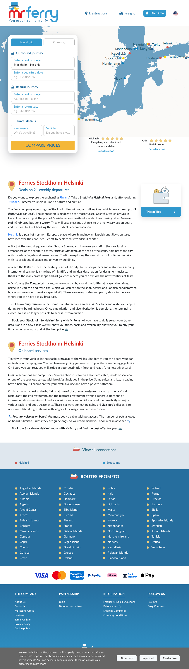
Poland (156, 488)
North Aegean (117, 531)
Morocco (113, 520)
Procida (156, 499)
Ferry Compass (156, 606)
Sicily (155, 509)
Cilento (24, 547)
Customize (170, 658)
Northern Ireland (118, 536)
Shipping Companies (114, 611)
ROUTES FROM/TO (100, 477)
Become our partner (70, 606)
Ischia (111, 488)
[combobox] (43, 65)
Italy (110, 493)
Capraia (25, 536)
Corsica (25, 552)
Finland (64, 197)
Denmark (69, 499)
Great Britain (72, 547)
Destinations (98, 13)
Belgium (25, 525)
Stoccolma (113, 462)
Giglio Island (72, 541)
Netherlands (115, 525)
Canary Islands (29, 531)
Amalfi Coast (28, 509)
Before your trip (112, 606)
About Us (20, 602)
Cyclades (69, 493)
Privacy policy (22, 624)
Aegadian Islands (30, 488)
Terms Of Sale (22, 619)
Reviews (19, 615)
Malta (111, 509)
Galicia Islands (73, 531)
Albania (24, 499)
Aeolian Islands (29, 493)
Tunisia (156, 536)
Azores (24, 515)
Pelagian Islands (118, 552)
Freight (130, 13)
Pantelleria (114, 547)
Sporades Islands (162, 520)
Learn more (39, 664)
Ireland (68, 558)
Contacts (20, 606)
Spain (155, 515)
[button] (177, 13)
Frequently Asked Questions (119, 602)
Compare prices (42, 145)
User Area (157, 13)
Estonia (68, 515)
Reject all (148, 658)
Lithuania (114, 504)
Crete (23, 558)
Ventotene (158, 547)
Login (62, 602)
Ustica (156, 541)
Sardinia (157, 504)
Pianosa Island (117, 558)
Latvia (111, 499)
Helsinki (13, 234)
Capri (23, 541)
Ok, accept (127, 658)
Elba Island (71, 509)
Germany (69, 536)
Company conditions (115, 615)
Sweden (14, 202)
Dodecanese (72, 504)
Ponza (155, 493)
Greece (68, 552)
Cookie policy (22, 628)
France (68, 525)
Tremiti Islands (161, 531)
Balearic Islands (30, 520)
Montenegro (116, 515)
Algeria (24, 504)
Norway (113, 541)
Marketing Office (24, 611)
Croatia (68, 488)
